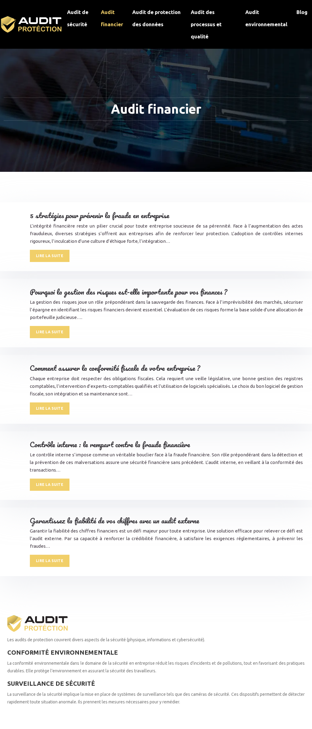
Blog (301, 12)
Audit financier (112, 18)
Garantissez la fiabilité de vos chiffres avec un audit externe (114, 520)
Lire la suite (49, 256)
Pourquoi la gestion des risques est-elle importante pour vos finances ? (128, 292)
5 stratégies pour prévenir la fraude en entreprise (99, 215)
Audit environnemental (266, 18)
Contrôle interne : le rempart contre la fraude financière (110, 444)
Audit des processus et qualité (206, 24)
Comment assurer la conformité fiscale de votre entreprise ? (115, 368)
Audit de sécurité (77, 18)
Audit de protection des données (156, 18)
